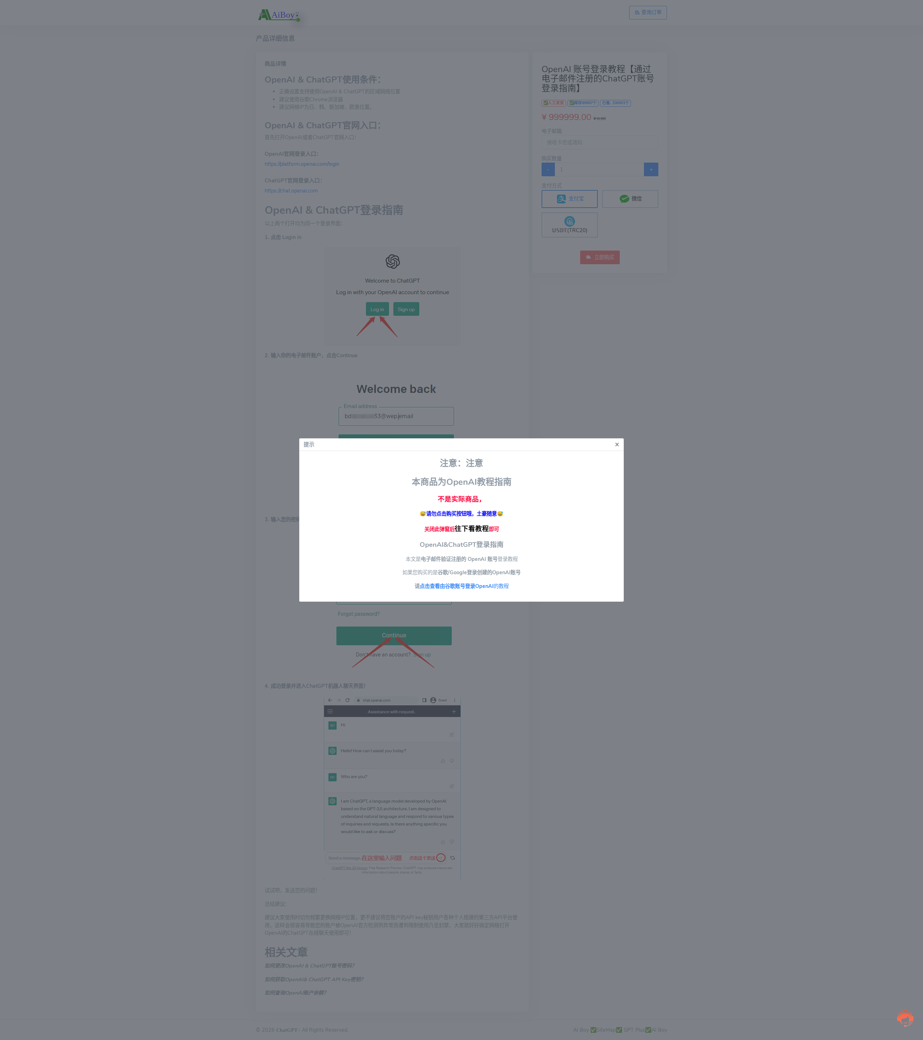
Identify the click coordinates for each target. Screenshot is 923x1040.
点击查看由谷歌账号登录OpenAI (457, 586)
